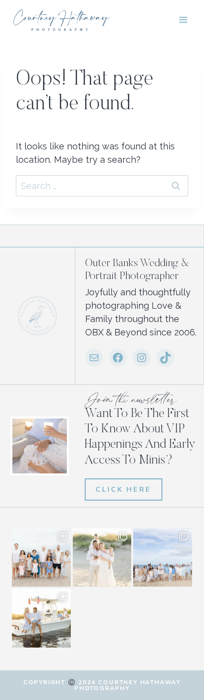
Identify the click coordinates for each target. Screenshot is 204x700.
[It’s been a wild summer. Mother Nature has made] (162, 557)
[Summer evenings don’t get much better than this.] (41, 618)
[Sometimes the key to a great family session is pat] (41, 557)
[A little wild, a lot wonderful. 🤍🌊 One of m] (102, 557)
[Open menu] (183, 19)
